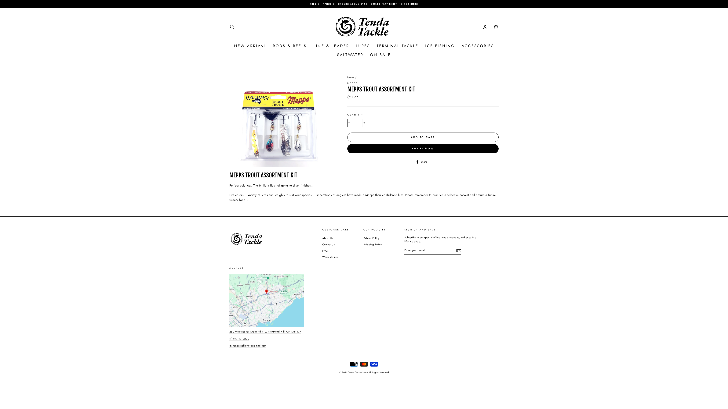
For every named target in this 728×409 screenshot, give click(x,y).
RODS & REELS (290, 46)
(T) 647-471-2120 (239, 338)
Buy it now (423, 148)
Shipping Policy (372, 244)
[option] (364, 4)
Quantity (355, 114)
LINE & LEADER (331, 46)
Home (350, 77)
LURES (363, 46)
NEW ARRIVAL (250, 46)
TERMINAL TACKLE (397, 46)
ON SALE (380, 55)
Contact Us (328, 244)
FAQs (325, 251)
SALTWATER (350, 55)
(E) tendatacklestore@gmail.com (247, 345)
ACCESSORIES (478, 46)
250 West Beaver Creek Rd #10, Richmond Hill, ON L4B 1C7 (265, 331)
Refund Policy (371, 238)
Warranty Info (330, 257)
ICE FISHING (440, 46)
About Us (327, 238)
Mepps (352, 83)
